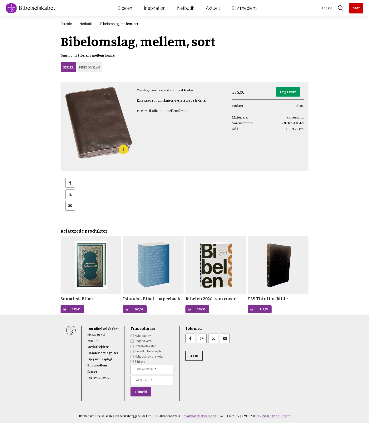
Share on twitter (70, 194)
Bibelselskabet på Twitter (213, 338)
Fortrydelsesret (99, 377)
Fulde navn (141, 380)
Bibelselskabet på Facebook (190, 338)
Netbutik (185, 8)
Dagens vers (143, 341)
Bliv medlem (244, 8)
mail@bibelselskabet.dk (200, 416)
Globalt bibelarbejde (148, 351)
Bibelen (125, 8)
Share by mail (70, 206)
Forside (66, 24)
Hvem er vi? (96, 334)
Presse (92, 371)
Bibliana (140, 362)
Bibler (68, 67)
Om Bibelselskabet (103, 328)
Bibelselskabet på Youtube (225, 338)
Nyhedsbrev (143, 336)
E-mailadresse (143, 369)
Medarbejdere (98, 347)
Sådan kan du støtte (276, 416)
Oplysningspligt (99, 359)
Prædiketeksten (145, 346)
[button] (98, 156)
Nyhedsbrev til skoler (149, 356)
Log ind (194, 355)
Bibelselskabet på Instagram (202, 338)
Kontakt (93, 340)
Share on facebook (70, 183)
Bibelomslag (89, 67)
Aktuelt (213, 8)
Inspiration (154, 8)
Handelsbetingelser (102, 353)
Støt (356, 8)
